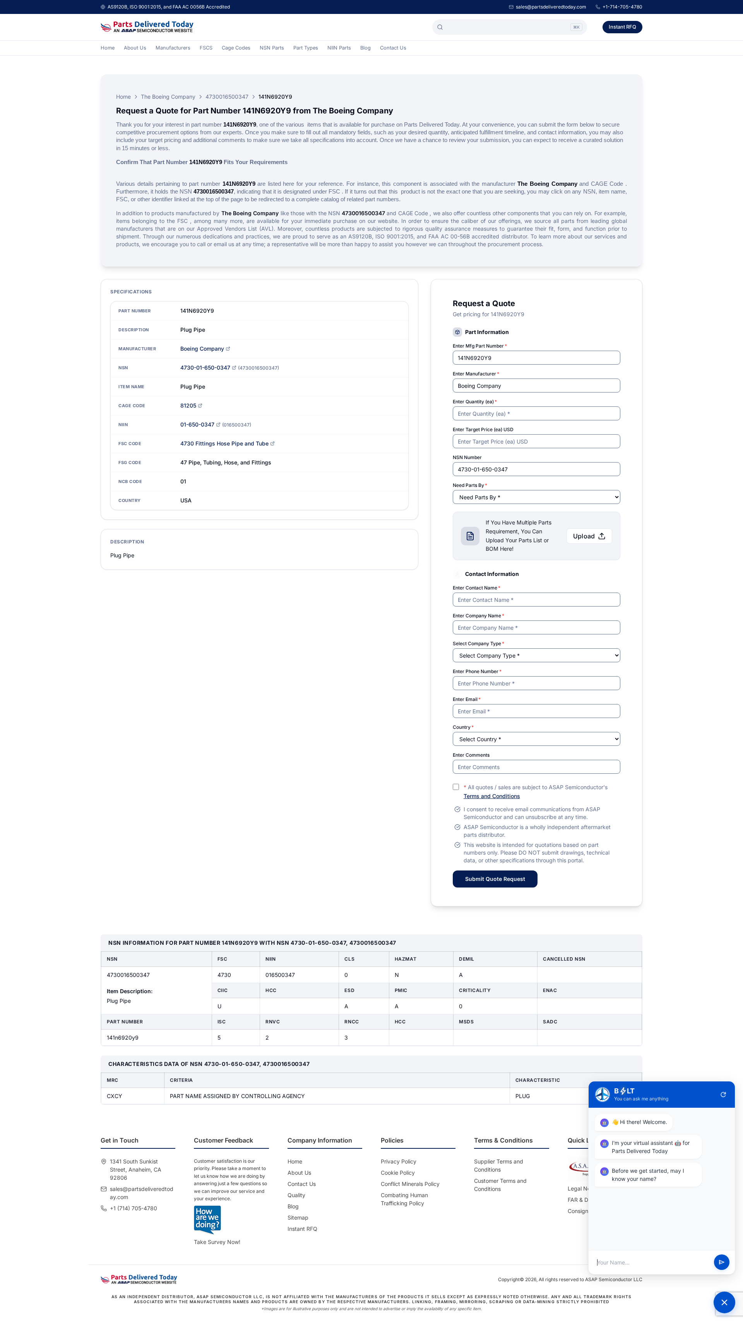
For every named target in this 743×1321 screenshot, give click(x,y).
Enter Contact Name (476, 588)
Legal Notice (584, 1188)
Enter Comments (471, 755)
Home (108, 48)
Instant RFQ (622, 27)
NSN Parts (272, 48)
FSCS (206, 48)
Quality (296, 1195)
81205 (188, 405)
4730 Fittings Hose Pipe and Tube (224, 443)
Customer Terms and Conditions (500, 1184)
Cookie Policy (398, 1172)
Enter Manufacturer (476, 374)
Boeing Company (202, 348)
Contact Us (393, 48)
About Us (135, 48)
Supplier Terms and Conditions (498, 1165)
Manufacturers (173, 48)
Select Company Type (478, 643)
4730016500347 (226, 96)
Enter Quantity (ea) (475, 401)
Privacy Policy (398, 1161)
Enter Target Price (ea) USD (483, 429)
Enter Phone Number (477, 671)
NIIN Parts (339, 48)
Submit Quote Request (495, 879)
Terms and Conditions (492, 796)
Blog (365, 48)
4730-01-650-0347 (205, 367)
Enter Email (467, 699)
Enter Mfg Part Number (480, 346)
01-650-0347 (197, 424)
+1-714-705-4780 (622, 7)
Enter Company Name (478, 616)
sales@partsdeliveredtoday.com (551, 7)
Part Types (305, 48)
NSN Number (467, 457)
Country (463, 727)
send (721, 1262)
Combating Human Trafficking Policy (404, 1199)
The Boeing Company (168, 96)
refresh (723, 1094)
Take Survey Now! (217, 1242)
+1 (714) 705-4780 (133, 1208)
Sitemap (298, 1217)
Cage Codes (236, 48)
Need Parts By (470, 485)
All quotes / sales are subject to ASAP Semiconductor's (536, 791)
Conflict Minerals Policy (410, 1184)
